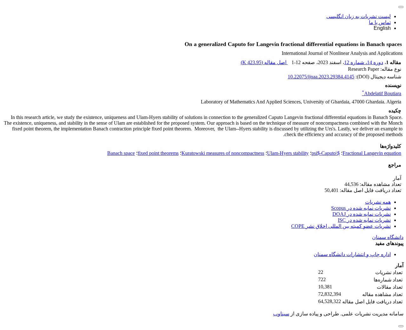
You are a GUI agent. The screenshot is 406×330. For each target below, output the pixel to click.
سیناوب (281, 313)
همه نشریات (378, 202)
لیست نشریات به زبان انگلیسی (358, 16)
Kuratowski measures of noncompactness (222, 153)
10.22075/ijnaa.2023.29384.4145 (321, 76)
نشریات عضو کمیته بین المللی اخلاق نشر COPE (341, 226)
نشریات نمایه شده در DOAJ (361, 214)
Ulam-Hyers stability (288, 153)
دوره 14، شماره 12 (363, 62)
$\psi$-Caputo (325, 153)
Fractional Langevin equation (372, 153)
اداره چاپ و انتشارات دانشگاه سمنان (352, 254)
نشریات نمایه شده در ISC (364, 220)
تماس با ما (380, 22)
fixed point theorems (158, 153)
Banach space (121, 153)
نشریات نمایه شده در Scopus (361, 208)
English (382, 28)
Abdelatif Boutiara (381, 93)
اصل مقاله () (264, 62)
